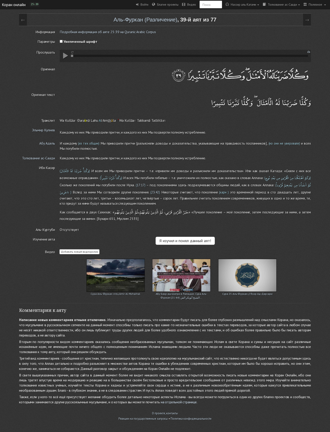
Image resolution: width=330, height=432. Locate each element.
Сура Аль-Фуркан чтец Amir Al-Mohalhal (115, 293)
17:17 (141, 185)
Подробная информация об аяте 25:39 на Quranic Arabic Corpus (108, 32)
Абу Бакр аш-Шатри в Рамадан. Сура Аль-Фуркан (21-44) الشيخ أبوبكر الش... (181, 294)
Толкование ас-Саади (281, 4)
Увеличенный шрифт (80, 41)
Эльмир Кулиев (43, 130)
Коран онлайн (14, 4)
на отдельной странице (179, 402)
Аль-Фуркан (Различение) (145, 20)
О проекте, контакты (165, 413)
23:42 (155, 192)
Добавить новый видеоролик (79, 251)
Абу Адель (47, 143)
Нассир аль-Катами (242, 4)
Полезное (315, 4)
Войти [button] (143, 4)
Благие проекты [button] (166, 4)
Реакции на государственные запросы (143, 419)
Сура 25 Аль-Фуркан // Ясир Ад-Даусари (247, 293)
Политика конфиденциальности (191, 419)
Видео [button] (190, 4)
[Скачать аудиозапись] (308, 52)
